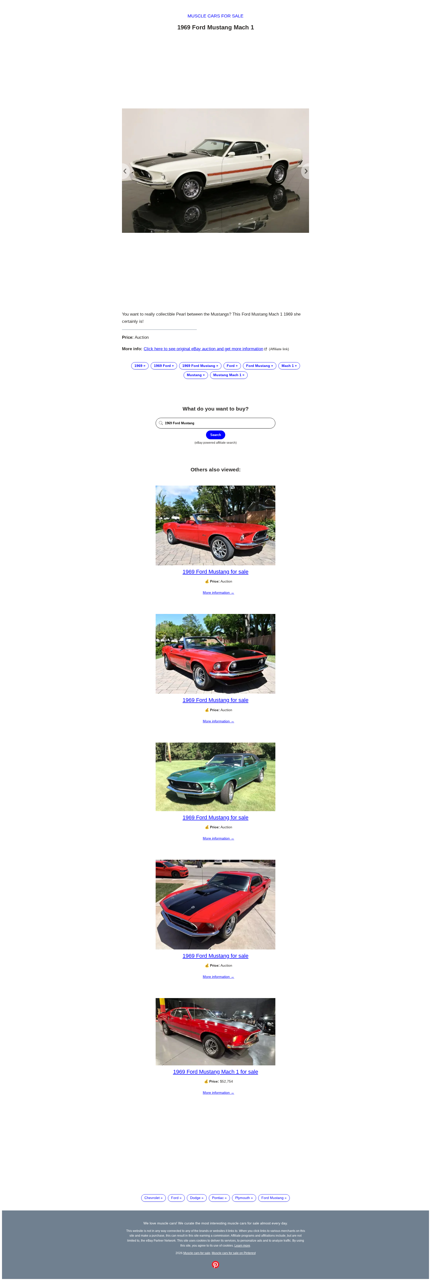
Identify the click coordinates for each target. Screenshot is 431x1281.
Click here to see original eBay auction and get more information (203, 348)
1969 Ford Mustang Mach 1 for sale (215, 1072)
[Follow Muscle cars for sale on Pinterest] (215, 1267)
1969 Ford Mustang (198, 366)
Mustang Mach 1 (227, 375)
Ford (231, 366)
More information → (218, 593)
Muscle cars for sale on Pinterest (234, 1253)
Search (215, 435)
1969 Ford (162, 366)
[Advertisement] (215, 70)
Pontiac (218, 1198)
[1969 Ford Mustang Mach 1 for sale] (215, 1064)
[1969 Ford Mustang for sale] (215, 564)
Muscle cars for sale (215, 15)
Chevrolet (152, 1198)
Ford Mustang (258, 366)
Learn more (242, 1245)
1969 (138, 366)
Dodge (195, 1198)
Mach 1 (288, 366)
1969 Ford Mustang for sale (215, 572)
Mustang (194, 375)
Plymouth (242, 1198)
